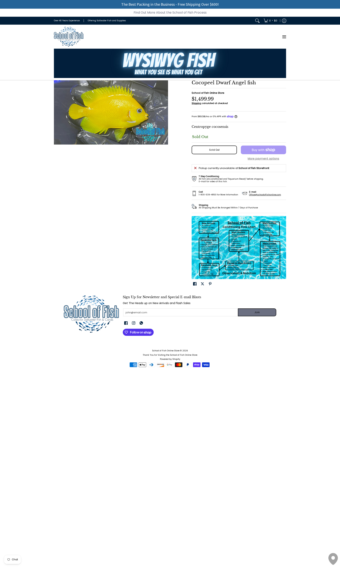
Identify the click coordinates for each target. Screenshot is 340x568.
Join (257, 312)
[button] (195, 283)
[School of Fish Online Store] (68, 37)
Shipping (196, 103)
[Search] (257, 21)
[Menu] (284, 37)
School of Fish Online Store (208, 93)
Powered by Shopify (170, 359)
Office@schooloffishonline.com (265, 194)
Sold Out (214, 149)
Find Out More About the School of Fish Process (170, 12)
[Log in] (284, 21)
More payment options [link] (263, 159)
